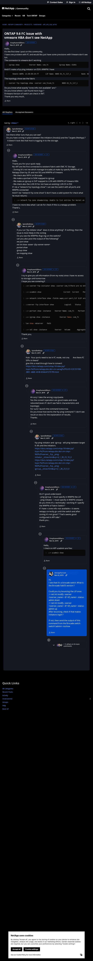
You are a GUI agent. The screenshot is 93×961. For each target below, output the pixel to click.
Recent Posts (7, 692)
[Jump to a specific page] (87, 123)
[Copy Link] (21, 45)
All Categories (7, 688)
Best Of (5, 709)
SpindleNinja (17, 129)
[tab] (7, 112)
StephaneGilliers (17, 43)
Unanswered (46, 699)
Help (4, 705)
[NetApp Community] (15, 8)
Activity (5, 695)
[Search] (88, 8)
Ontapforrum (60, 573)
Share (7, 101)
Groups (5, 702)
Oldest (14, 123)
